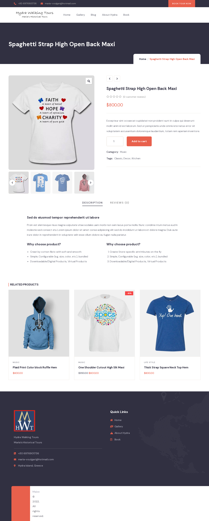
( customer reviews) (134, 96)
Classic (118, 158)
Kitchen (136, 158)
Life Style (149, 362)
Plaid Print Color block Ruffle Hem (35, 367)
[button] (89, 81)
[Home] (34, 14)
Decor (127, 158)
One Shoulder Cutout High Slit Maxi (101, 367)
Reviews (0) (119, 202)
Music (123, 152)
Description (92, 202)
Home (142, 59)
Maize (36, 491)
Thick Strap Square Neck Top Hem (166, 367)
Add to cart (139, 141)
